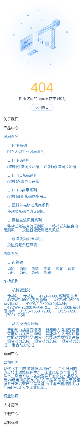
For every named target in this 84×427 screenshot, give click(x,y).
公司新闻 (11, 362)
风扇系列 (11, 137)
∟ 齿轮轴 (13, 262)
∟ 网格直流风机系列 (23, 220)
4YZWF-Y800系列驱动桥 (44, 304)
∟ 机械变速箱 (17, 290)
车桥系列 (11, 281)
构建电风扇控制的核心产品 (30, 380)
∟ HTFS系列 (16, 160)
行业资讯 (11, 396)
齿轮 (9, 269)
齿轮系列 (11, 254)
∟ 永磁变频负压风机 (23, 239)
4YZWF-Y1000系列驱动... (27, 307)
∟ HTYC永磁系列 (20, 175)
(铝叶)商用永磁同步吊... (25, 196)
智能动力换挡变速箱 (22, 330)
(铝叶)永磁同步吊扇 (58, 167)
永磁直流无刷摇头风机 (39, 230)
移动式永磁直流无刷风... (25, 212)
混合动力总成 (17, 341)
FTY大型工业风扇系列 (24, 152)
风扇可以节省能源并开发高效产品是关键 (42, 382)
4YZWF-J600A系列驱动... (27, 300)
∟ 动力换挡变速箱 (21, 324)
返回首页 (42, 107)
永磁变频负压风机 (20, 245)
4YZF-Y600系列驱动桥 (56, 296)
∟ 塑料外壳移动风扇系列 (26, 205)
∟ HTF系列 (15, 146)
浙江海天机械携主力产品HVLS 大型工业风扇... (41, 385)
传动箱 (11, 296)
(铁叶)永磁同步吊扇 (21, 167)
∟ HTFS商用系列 (20, 190)
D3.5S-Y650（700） (35, 311)
